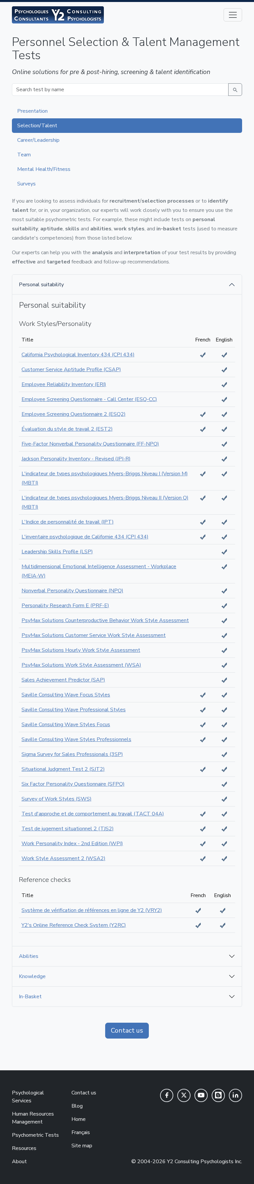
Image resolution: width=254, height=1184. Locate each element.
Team (24, 154)
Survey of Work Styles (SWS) (56, 799)
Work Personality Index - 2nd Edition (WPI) (72, 843)
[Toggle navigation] (233, 14)
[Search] (235, 89)
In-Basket (30, 996)
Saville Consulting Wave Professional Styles (73, 709)
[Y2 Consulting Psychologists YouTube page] (201, 1095)
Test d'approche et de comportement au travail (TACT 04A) (92, 813)
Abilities (28, 956)
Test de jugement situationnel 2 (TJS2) (67, 828)
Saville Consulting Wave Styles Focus (65, 724)
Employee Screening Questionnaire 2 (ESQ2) (73, 414)
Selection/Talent (37, 125)
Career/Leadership (38, 140)
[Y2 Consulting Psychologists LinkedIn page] (235, 1095)
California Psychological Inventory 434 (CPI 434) (78, 354)
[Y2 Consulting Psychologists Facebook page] (166, 1095)
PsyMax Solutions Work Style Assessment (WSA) (81, 665)
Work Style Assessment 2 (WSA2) (63, 858)
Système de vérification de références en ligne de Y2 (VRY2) (91, 910)
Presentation (32, 111)
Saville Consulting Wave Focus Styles (65, 694)
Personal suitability (41, 284)
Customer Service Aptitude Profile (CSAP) (71, 369)
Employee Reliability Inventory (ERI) (63, 384)
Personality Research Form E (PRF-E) (65, 605)
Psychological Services (28, 1096)
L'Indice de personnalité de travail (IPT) (67, 522)
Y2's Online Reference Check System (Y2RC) (73, 925)
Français (80, 1132)
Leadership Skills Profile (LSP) (57, 551)
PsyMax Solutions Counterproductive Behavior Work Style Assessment (105, 620)
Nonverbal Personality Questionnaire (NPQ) (72, 590)
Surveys (26, 183)
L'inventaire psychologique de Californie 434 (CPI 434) (84, 536)
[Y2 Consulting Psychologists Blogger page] (218, 1095)
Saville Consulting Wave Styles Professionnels (76, 739)
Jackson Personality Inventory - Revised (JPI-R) (76, 458)
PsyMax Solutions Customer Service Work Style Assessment (93, 635)
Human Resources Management (33, 1117)
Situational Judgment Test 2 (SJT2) (63, 769)
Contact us (127, 1030)
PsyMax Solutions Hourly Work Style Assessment (80, 650)
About (19, 1161)
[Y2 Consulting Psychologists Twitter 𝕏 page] (183, 1095)
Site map (81, 1145)
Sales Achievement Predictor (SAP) (63, 680)
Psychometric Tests (35, 1135)
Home (78, 1119)
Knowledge (32, 976)
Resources (24, 1148)
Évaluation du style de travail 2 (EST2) (67, 429)
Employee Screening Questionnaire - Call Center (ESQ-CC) (89, 399)
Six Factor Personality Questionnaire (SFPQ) (73, 784)
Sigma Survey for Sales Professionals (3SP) (72, 754)
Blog (77, 1106)
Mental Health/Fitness (43, 169)
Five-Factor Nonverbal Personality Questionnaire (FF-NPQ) (90, 444)
